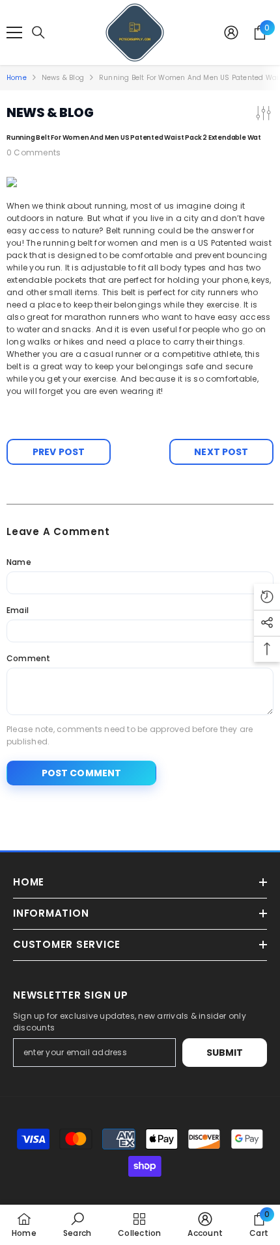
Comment (29, 658)
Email (18, 610)
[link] (77, 1224)
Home (17, 78)
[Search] (38, 32)
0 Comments (34, 152)
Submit (225, 1052)
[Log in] (231, 32)
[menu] (14, 32)
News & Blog (63, 78)
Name (19, 562)
